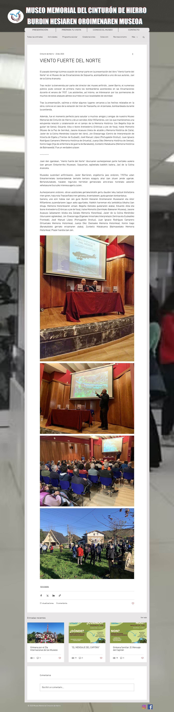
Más (133, 37)
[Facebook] (150, 706)
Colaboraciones (89, 37)
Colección (104, 37)
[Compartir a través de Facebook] (41, 595)
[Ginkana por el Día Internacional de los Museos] (45, 632)
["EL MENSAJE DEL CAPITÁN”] (87, 632)
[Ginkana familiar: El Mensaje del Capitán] (128, 632)
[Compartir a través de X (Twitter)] (47, 595)
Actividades (52, 37)
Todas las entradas (35, 37)
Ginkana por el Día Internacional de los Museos (44, 649)
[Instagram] (143, 706)
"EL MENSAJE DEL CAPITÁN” (85, 647)
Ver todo (144, 618)
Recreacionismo (120, 37)
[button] (143, 37)
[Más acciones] (132, 53)
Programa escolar (69, 37)
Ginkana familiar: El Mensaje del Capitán (126, 649)
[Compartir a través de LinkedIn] (53, 595)
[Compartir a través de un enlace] (60, 595)
